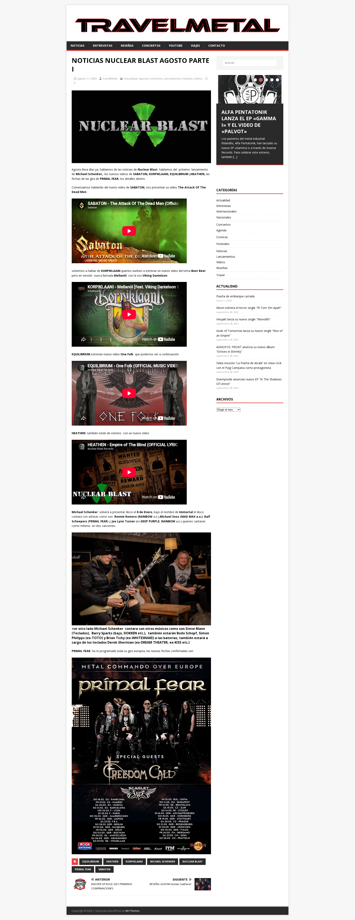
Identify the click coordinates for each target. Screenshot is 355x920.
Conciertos (151, 45)
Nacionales (223, 217)
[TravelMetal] (177, 39)
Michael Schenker (162, 861)
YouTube (175, 45)
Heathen (112, 861)
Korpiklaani (134, 861)
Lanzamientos (173, 78)
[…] (235, 157)
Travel (220, 275)
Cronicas (222, 237)
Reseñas (127, 45)
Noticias (77, 45)
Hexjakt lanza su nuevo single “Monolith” (243, 319)
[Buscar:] (250, 62)
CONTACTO (216, 45)
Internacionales (226, 211)
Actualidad (130, 78)
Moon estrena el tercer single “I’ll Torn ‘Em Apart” (248, 308)
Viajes (195, 45)
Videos (198, 78)
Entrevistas (102, 45)
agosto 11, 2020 (87, 78)
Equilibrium (90, 861)
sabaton (104, 869)
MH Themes (132, 911)
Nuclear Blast (192, 861)
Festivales (222, 244)
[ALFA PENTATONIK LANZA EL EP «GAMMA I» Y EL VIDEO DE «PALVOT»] (249, 89)
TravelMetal (110, 78)
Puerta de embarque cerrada (235, 296)
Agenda (143, 78)
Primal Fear (83, 869)
